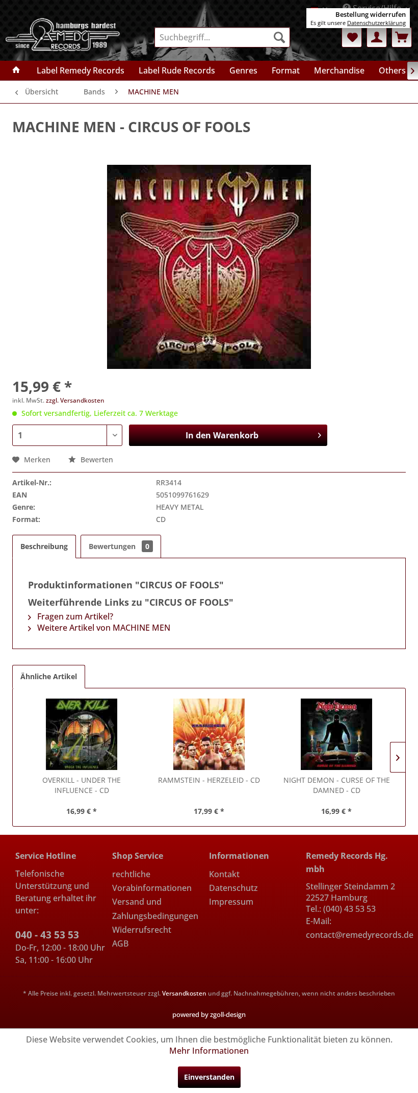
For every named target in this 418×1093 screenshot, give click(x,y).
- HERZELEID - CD (209, 780)
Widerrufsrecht (141, 929)
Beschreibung (44, 546)
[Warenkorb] (401, 37)
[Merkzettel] (352, 37)
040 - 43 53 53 (47, 934)
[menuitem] (222, 37)
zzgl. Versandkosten (75, 400)
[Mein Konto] (377, 37)
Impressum (231, 901)
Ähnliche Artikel (48, 676)
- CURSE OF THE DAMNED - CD (336, 785)
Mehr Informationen (209, 1050)
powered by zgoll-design (209, 1014)
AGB (120, 943)
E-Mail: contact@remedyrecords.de (354, 927)
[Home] (16, 70)
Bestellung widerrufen (370, 14)
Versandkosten (184, 993)
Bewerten (96, 459)
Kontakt (224, 874)
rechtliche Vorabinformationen (152, 880)
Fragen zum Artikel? (74, 616)
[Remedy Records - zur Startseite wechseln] (63, 35)
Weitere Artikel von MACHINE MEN (102, 627)
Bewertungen (119, 546)
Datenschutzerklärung (376, 23)
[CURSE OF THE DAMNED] (336, 734)
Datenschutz (233, 887)
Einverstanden (209, 1077)
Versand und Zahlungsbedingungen (155, 908)
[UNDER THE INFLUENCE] (81, 734)
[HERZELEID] (209, 734)
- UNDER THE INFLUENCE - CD (81, 785)
